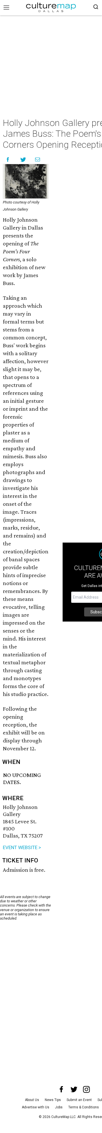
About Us (32, 1100)
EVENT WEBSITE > (22, 847)
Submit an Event (79, 1100)
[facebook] (61, 1089)
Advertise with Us (35, 1107)
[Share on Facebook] (8, 159)
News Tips (53, 1100)
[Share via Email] (37, 159)
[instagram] (86, 1089)
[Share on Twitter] (23, 159)
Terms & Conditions (83, 1107)
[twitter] (74, 1089)
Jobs (59, 1107)
